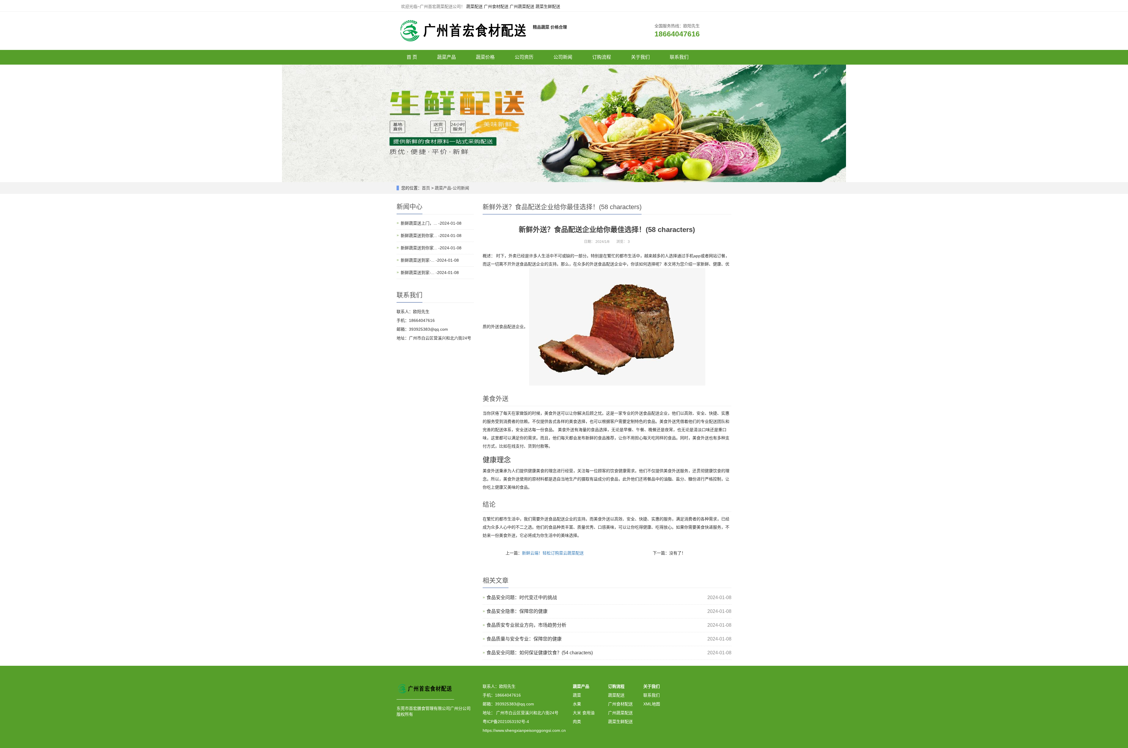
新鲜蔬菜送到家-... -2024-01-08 (430, 260)
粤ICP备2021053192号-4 (506, 721)
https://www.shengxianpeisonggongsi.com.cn (524, 730)
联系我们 (679, 57)
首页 (426, 188)
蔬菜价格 (485, 57)
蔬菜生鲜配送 (548, 6)
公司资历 (524, 57)
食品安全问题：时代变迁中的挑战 (521, 597)
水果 (577, 704)
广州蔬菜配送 (522, 6)
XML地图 (651, 704)
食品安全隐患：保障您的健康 (517, 611)
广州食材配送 (496, 6)
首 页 (412, 57)
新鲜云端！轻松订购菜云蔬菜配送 (553, 553)
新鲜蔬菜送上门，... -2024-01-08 (431, 223)
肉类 (577, 721)
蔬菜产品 (446, 57)
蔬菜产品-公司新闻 (452, 188)
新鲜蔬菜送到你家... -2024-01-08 (431, 235)
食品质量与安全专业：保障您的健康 (524, 638)
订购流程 (601, 57)
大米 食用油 (584, 712)
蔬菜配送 (474, 6)
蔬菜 (577, 695)
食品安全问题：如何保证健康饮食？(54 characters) (539, 652)
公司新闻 (562, 57)
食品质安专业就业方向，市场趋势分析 (526, 625)
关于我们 (640, 57)
